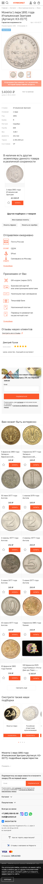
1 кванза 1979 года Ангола (31, 496)
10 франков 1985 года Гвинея (8, 667)
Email (5, 384)
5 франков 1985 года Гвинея (32, 624)
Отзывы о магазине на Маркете (23, 845)
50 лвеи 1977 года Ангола (9, 496)
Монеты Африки (10, 225)
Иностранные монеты (20, 220)
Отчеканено (6, 856)
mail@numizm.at (9, 817)
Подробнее (8, 266)
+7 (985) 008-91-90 (10, 813)
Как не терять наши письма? (23, 837)
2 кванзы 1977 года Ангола (9, 539)
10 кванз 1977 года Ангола (9, 624)
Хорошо (7, 879)
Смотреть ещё (21, 688)
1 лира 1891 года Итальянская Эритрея (13, 192)
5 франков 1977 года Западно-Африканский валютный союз (32, 454)
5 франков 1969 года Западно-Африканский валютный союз (10, 454)
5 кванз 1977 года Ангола (9, 581)
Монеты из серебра (29, 225)
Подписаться (21, 396)
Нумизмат (19, 3)
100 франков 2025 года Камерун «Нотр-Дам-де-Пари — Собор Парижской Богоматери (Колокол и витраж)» (32, 667)
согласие (20, 402)
